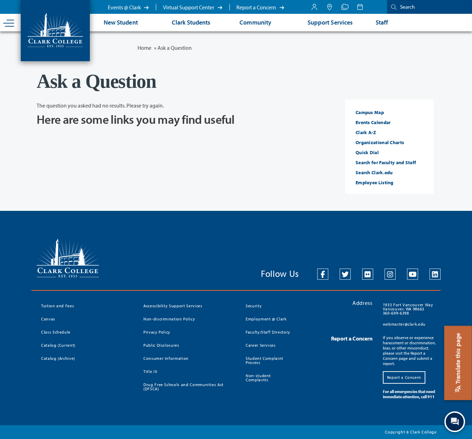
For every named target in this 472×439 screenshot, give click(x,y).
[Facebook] (322, 274)
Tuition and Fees (57, 305)
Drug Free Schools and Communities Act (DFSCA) (183, 386)
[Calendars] (360, 7)
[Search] (392, 6)
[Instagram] (390, 274)
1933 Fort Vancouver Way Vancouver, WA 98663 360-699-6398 (408, 309)
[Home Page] (55, 29)
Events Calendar (373, 122)
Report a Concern (256, 7)
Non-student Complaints (258, 377)
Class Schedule (55, 332)
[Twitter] (345, 274)
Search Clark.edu (374, 172)
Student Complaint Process (264, 360)
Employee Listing (375, 182)
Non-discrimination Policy (169, 318)
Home (144, 47)
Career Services (261, 345)
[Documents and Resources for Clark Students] (314, 7)
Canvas (48, 318)
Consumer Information (166, 358)
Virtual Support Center (189, 7)
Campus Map (370, 112)
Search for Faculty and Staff (386, 162)
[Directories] (344, 7)
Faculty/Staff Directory (268, 332)
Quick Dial (367, 152)
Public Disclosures (161, 345)
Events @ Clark (125, 7)
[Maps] (329, 7)
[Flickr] (367, 274)
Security (254, 305)
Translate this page (458, 359)
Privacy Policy (156, 332)
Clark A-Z (366, 132)
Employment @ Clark (266, 318)
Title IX (150, 371)
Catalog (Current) (58, 345)
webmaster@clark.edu (404, 324)
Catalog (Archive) (58, 358)
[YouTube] (412, 274)
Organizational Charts (380, 142)
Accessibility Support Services (172, 305)
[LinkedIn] (435, 274)
